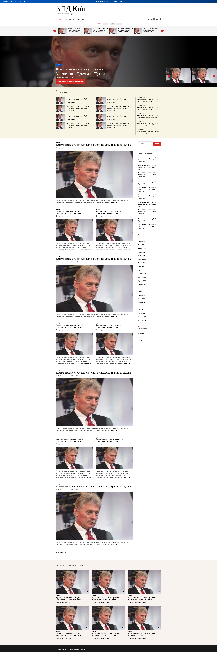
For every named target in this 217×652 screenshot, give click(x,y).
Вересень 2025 (142, 281)
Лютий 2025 (141, 306)
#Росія (105, 24)
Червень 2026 (142, 248)
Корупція (108, 1)
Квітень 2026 (141, 255)
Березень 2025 (142, 302)
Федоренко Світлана (69, 77)
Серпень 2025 (142, 284)
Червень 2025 (142, 291)
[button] (54, 31)
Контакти (120, 1)
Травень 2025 (142, 295)
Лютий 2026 (141, 263)
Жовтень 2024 (142, 320)
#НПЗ (112, 24)
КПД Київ (71, 8)
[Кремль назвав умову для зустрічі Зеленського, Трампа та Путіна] (94, 174)
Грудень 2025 (141, 270)
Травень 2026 (142, 252)
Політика (114, 1)
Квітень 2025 (141, 298)
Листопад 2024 (142, 316)
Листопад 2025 (142, 273)
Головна (96, 1)
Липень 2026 (141, 245)
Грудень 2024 (141, 313)
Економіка (102, 1)
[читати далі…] (114, 202)
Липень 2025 (141, 288)
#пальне (119, 24)
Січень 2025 (141, 309)
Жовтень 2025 (142, 277)
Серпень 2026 (142, 241)
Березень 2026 (142, 259)
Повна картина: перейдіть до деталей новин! (70, 81)
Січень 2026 (141, 266)
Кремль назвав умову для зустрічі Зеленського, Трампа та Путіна (75, 30)
